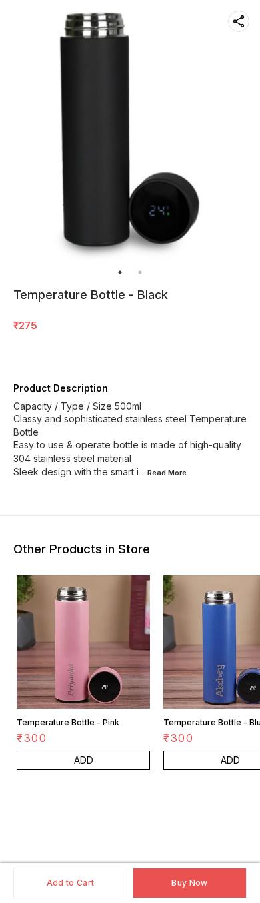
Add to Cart (70, 883)
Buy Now (189, 883)
